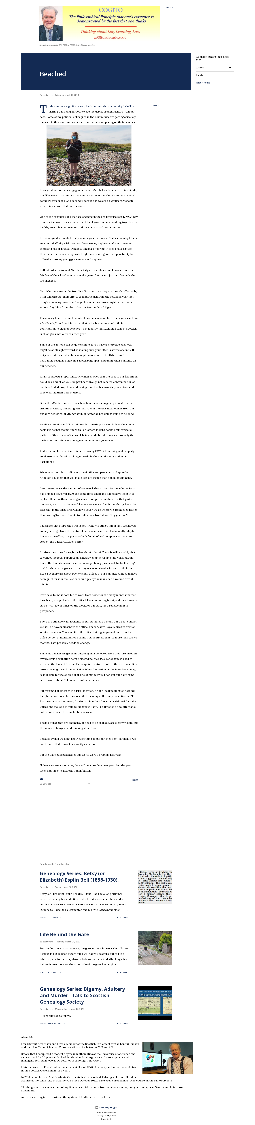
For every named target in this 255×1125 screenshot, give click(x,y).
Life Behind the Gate (64, 934)
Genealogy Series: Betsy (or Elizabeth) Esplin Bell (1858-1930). (79, 876)
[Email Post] (41, 780)
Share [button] (156, 105)
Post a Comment (56, 1023)
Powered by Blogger (107, 1107)
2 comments (54, 917)
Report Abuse (203, 82)
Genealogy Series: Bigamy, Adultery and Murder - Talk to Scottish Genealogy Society (82, 995)
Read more (122, 917)
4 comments (54, 972)
